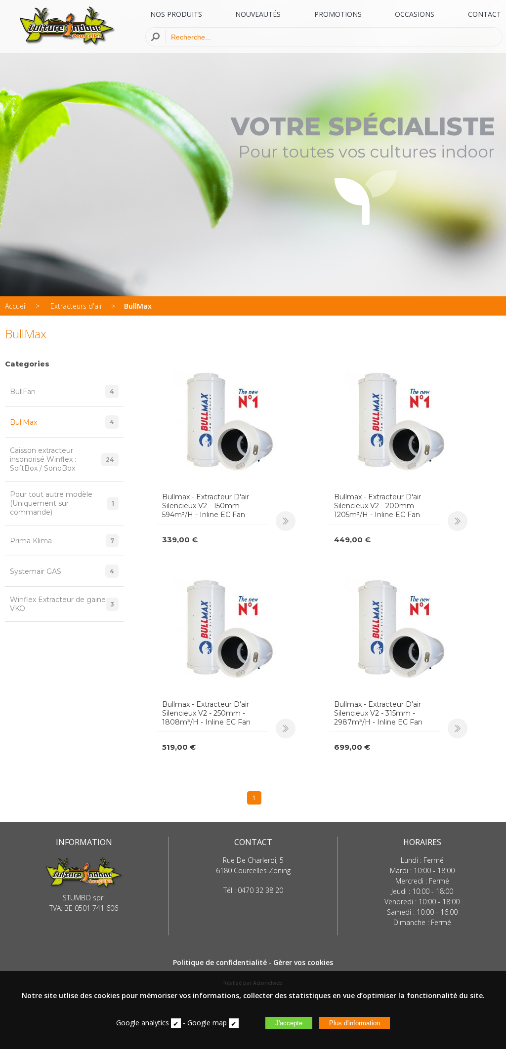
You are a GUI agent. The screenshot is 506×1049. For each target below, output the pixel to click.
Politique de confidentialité (220, 962)
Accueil (16, 306)
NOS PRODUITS (176, 14)
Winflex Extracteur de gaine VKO (62, 604)
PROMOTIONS (338, 14)
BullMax (138, 306)
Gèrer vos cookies (303, 962)
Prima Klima (62, 540)
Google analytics (142, 1022)
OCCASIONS (414, 14)
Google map (207, 1022)
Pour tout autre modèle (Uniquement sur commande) (62, 503)
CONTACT (484, 14)
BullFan (62, 391)
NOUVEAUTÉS (258, 14)
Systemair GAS (62, 571)
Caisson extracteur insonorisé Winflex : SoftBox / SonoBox (62, 459)
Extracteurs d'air (76, 306)
